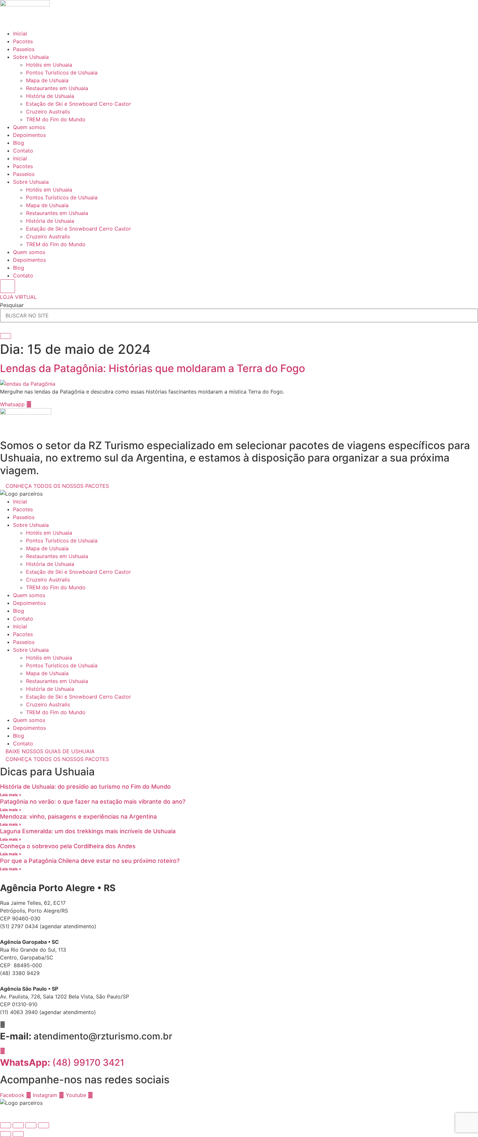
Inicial (20, 33)
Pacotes (23, 41)
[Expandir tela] (18, 1125)
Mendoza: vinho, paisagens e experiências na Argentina (78, 816)
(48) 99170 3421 (62, 1062)
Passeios (23, 49)
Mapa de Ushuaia (47, 80)
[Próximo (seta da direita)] (18, 1134)
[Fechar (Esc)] (43, 1125)
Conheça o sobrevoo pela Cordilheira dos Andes (68, 846)
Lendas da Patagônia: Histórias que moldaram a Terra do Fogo (152, 368)
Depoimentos (29, 135)
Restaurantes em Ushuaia (57, 88)
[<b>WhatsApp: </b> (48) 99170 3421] (2, 1051)
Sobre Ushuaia (31, 57)
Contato (23, 150)
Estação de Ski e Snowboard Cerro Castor (78, 103)
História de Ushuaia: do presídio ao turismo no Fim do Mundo (85, 786)
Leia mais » (10, 794)
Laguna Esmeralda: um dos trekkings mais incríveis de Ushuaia (88, 831)
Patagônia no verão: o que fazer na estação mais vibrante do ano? (92, 801)
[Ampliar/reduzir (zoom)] (5, 1125)
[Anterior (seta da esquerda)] (5, 1134)
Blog (18, 143)
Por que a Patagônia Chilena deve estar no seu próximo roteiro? (89, 860)
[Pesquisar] (5, 336)
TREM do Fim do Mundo (56, 119)
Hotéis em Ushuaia (49, 64)
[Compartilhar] (30, 1125)
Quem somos (29, 127)
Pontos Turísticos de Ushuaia (62, 72)
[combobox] (239, 315)
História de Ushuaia (50, 96)
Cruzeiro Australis (48, 111)
